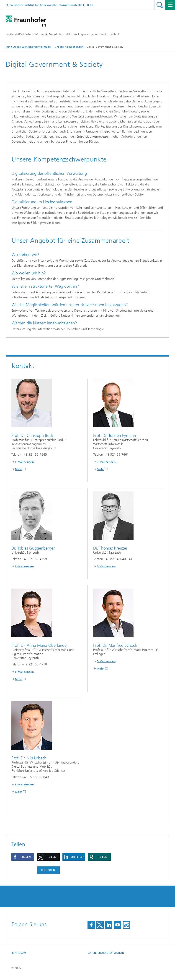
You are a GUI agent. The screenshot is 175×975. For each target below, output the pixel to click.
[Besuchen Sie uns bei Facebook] (91, 925)
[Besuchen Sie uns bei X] (100, 925)
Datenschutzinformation (106, 953)
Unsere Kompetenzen (68, 46)
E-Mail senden (24, 462)
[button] (22, 857)
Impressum (18, 953)
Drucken (48, 870)
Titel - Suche (159, 5)
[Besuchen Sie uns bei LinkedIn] (108, 925)
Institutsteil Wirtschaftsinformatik (28, 46)
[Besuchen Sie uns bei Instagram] (126, 925)
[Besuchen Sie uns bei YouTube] (117, 925)
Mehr (18, 469)
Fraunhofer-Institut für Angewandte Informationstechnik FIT (48, 4)
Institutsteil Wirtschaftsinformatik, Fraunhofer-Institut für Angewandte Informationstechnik (63, 34)
